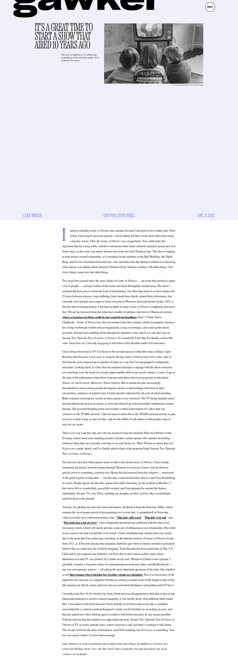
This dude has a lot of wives (80, 522)
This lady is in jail (155, 517)
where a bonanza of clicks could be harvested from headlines (99, 317)
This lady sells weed (129, 517)
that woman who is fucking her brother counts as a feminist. (106, 574)
